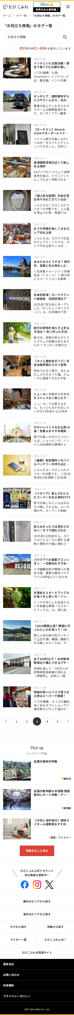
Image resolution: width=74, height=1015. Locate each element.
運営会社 (8, 964)
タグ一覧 (21, 15)
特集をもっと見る (37, 851)
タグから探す (18, 927)
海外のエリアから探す (37, 914)
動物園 (67, 808)
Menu (68, 7)
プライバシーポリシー (17, 996)
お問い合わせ (11, 975)
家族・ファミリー (61, 837)
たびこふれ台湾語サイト (37, 952)
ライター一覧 (18, 940)
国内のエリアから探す (37, 901)
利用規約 (8, 985)
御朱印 (67, 778)
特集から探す (55, 927)
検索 (65, 37)
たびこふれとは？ (55, 940)
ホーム (7, 15)
